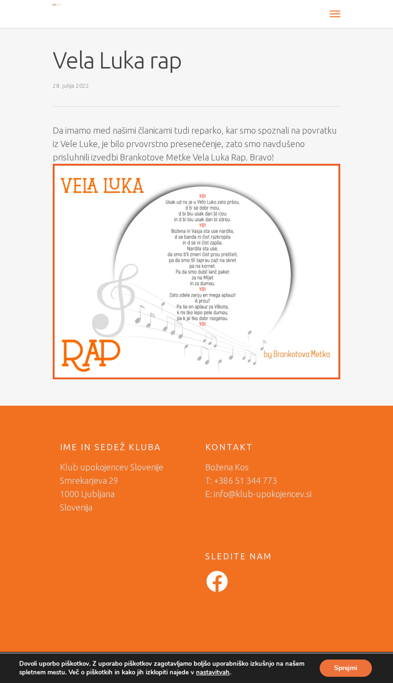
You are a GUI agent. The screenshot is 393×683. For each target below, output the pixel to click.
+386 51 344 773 (245, 480)
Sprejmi (346, 667)
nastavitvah (213, 672)
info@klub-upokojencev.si (263, 494)
